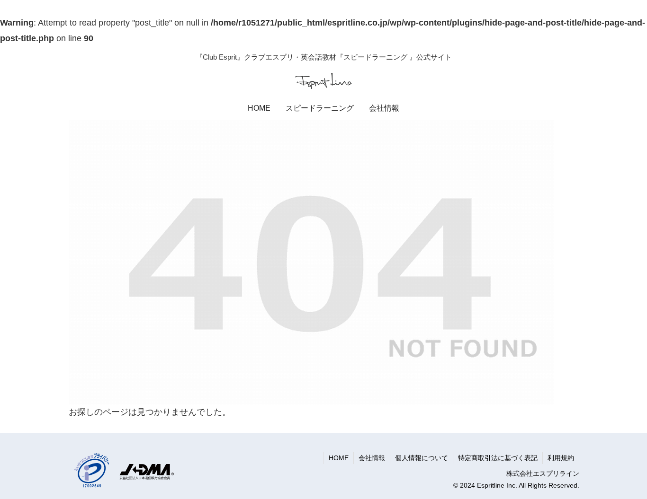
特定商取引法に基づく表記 (498, 458)
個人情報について (421, 458)
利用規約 (561, 458)
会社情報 (372, 458)
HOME (339, 458)
